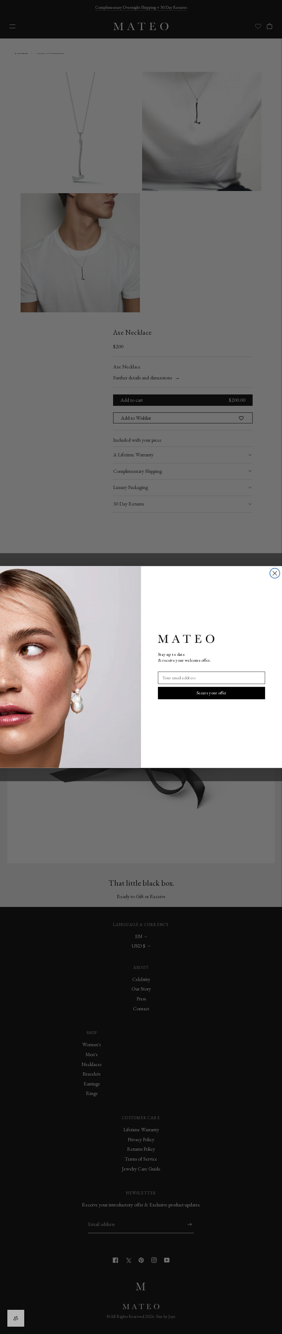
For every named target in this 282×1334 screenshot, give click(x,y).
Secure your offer (211, 693)
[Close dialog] (275, 573)
